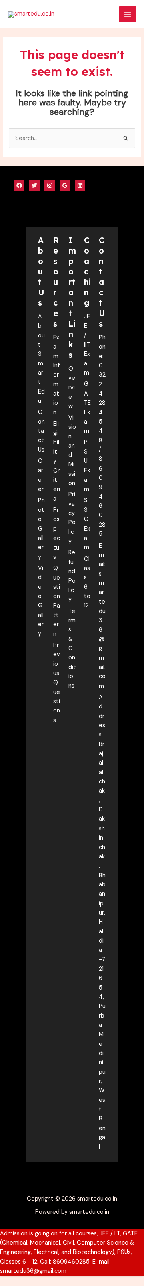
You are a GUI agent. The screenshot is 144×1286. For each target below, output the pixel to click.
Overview (71, 387)
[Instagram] (49, 185)
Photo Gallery (41, 528)
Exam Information (56, 375)
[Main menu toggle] (127, 14)
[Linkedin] (80, 185)
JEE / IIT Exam (87, 345)
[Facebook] (19, 185)
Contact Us (41, 430)
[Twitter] (34, 185)
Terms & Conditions (72, 648)
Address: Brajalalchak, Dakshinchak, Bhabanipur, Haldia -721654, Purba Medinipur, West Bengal (102, 922)
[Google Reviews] (65, 185)
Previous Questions (56, 682)
